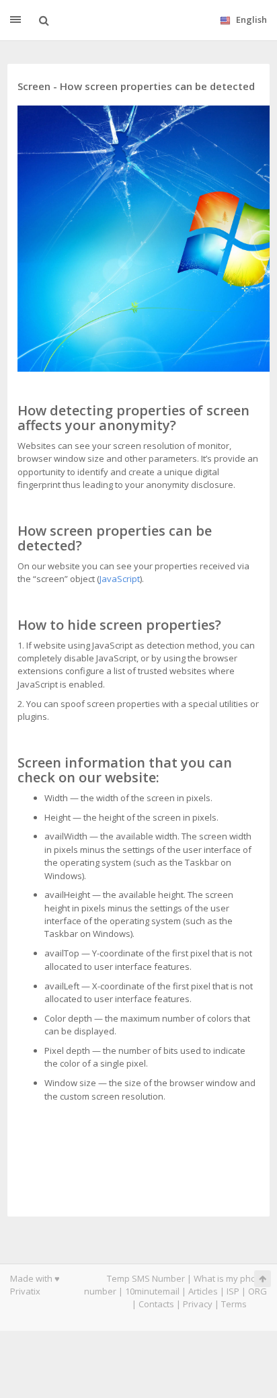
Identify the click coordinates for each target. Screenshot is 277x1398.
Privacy (197, 1304)
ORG (257, 1291)
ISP (233, 1291)
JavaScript (120, 579)
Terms (234, 1304)
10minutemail (152, 1291)
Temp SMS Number (146, 1278)
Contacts (156, 1304)
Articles (203, 1291)
